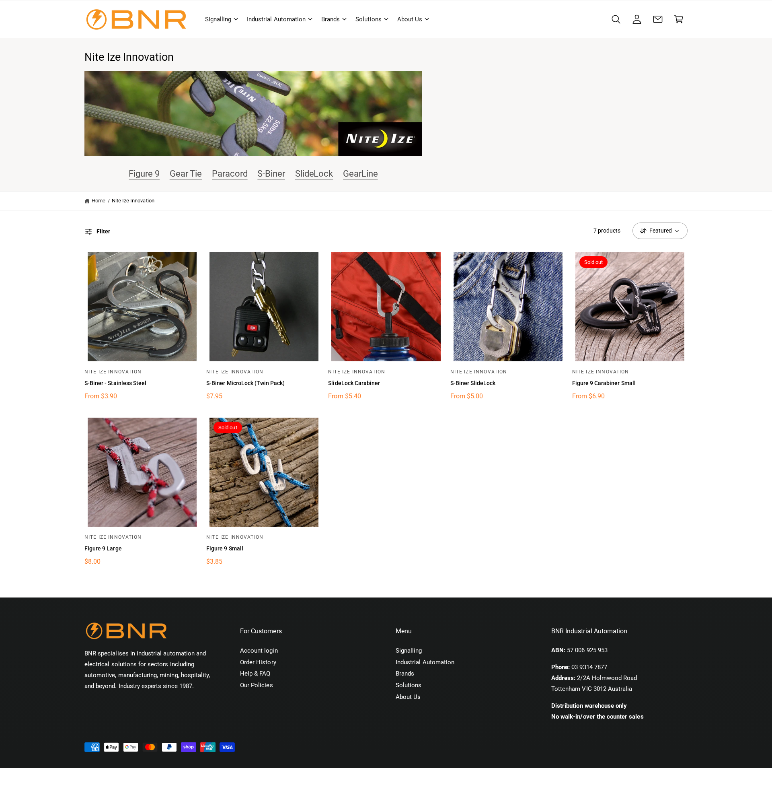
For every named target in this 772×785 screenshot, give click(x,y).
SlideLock (314, 173)
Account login (259, 650)
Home (98, 201)
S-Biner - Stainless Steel (115, 383)
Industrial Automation (276, 19)
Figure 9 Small (224, 548)
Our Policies (256, 685)
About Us (409, 19)
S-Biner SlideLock (473, 383)
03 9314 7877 (589, 667)
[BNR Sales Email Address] (657, 19)
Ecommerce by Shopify (210, 776)
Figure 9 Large (103, 548)
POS (169, 776)
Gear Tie (186, 173)
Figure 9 (144, 173)
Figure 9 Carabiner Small (604, 383)
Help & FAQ (255, 673)
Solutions (368, 19)
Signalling (218, 19)
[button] (221, 19)
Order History (258, 662)
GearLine (360, 173)
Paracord (230, 173)
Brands (330, 19)
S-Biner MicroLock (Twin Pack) (245, 383)
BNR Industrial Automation (132, 776)
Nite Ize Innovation (133, 201)
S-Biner (271, 173)
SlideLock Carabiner (354, 383)
